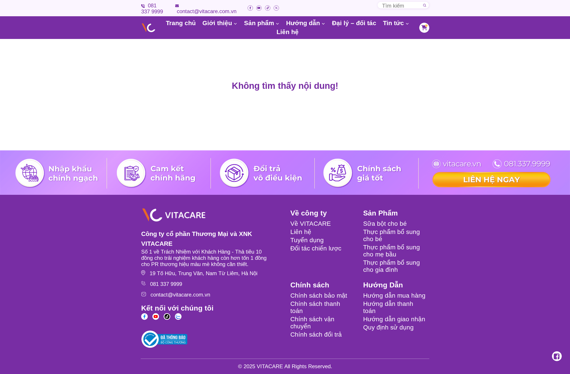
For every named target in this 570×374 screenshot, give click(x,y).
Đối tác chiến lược (315, 248)
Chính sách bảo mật (318, 295)
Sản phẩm (259, 23)
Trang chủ (181, 23)
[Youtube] (259, 8)
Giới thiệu (217, 23)
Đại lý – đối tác (354, 23)
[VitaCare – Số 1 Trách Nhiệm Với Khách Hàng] (148, 28)
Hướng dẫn (303, 23)
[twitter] (276, 8)
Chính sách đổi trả (316, 334)
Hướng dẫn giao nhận (394, 319)
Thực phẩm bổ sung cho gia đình (391, 266)
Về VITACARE (310, 223)
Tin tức (393, 23)
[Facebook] (250, 8)
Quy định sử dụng (388, 327)
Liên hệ (288, 31)
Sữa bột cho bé (385, 223)
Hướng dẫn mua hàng (394, 295)
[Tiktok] (267, 8)
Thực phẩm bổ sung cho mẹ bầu (391, 251)
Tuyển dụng (307, 240)
